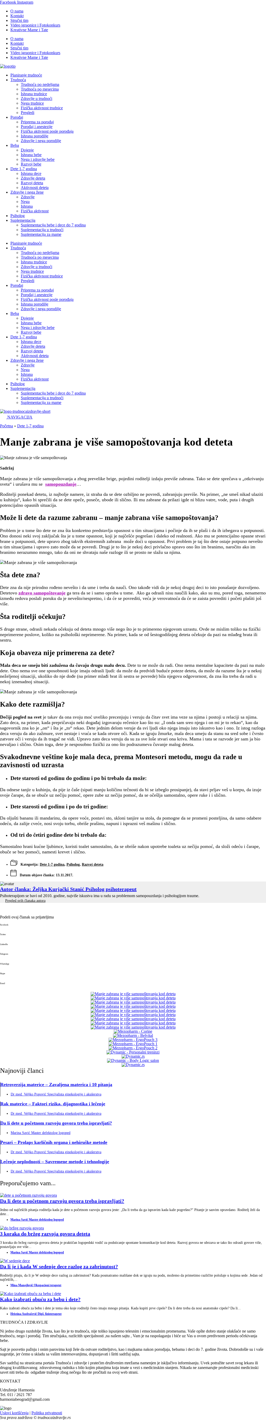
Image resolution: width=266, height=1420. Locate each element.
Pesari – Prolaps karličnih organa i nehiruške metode (53, 1142)
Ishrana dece (31, 173)
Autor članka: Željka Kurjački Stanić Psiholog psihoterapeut (68, 889)
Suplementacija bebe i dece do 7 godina (53, 225)
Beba (14, 145)
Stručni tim (19, 20)
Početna (6, 426)
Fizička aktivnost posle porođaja (47, 131)
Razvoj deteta (32, 183)
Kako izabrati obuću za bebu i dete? (40, 1299)
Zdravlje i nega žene (27, 192)
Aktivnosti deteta (35, 187)
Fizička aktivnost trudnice (42, 108)
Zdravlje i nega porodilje (41, 140)
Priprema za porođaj (37, 122)
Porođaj (16, 117)
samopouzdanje (60, 484)
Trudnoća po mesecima (40, 89)
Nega (25, 201)
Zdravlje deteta (33, 178)
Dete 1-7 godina (23, 169)
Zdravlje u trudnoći (36, 98)
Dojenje (27, 150)
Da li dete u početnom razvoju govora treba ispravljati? (56, 1123)
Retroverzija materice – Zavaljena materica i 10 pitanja (56, 1084)
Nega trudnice (32, 103)
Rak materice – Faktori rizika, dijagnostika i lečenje (52, 1103)
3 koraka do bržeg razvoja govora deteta (45, 1234)
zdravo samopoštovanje (41, 592)
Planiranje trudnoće (26, 75)
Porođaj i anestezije (36, 126)
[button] (133, 929)
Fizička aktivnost (35, 211)
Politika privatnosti (46, 1413)
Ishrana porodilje (34, 136)
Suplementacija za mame (41, 234)
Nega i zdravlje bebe (38, 159)
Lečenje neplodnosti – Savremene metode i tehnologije (54, 1161)
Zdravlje (28, 197)
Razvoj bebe (31, 164)
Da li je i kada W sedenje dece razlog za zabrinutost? (59, 1266)
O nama (16, 11)
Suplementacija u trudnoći (42, 229)
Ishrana (27, 206)
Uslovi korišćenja (14, 1413)
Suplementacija (22, 220)
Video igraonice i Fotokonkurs (35, 25)
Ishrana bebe (31, 155)
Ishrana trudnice (34, 94)
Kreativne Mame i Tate (29, 30)
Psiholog (17, 215)
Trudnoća (18, 80)
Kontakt (17, 16)
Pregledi (27, 112)
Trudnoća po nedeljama (40, 84)
